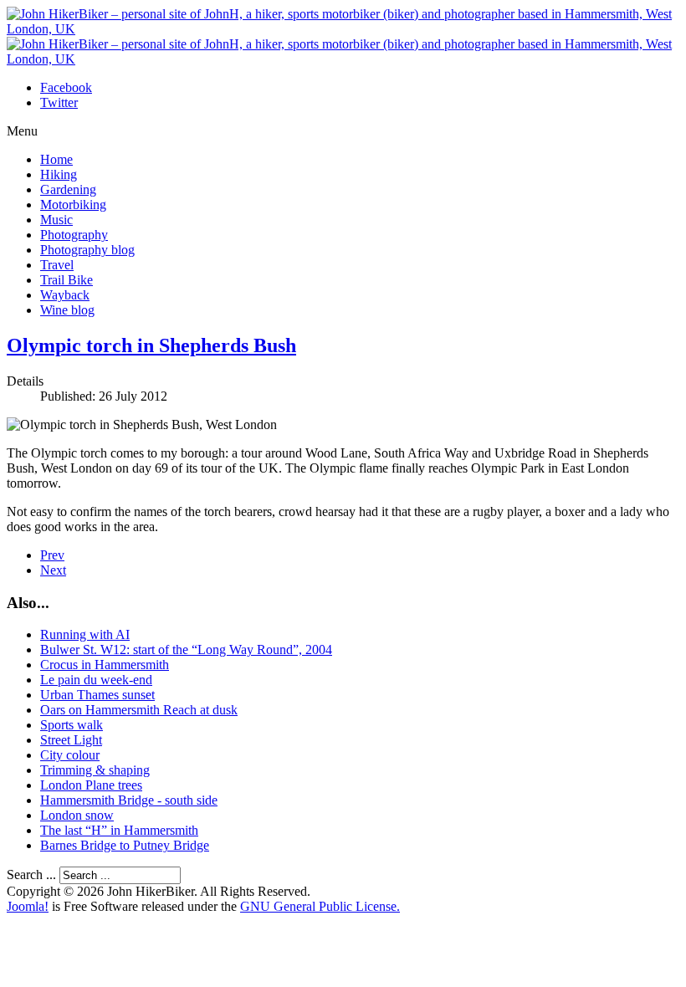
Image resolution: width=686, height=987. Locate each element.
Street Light (71, 740)
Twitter (59, 102)
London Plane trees (91, 785)
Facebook (66, 87)
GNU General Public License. (320, 906)
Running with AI (85, 634)
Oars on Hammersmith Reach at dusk (139, 710)
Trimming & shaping (95, 770)
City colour (70, 755)
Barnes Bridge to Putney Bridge (124, 845)
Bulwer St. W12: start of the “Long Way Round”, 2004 (186, 649)
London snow (77, 815)
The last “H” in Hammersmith (119, 830)
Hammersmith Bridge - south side (129, 800)
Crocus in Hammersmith (104, 664)
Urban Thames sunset (97, 695)
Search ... (31, 874)
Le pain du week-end (96, 679)
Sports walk (71, 725)
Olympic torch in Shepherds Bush (151, 345)
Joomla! (28, 906)
